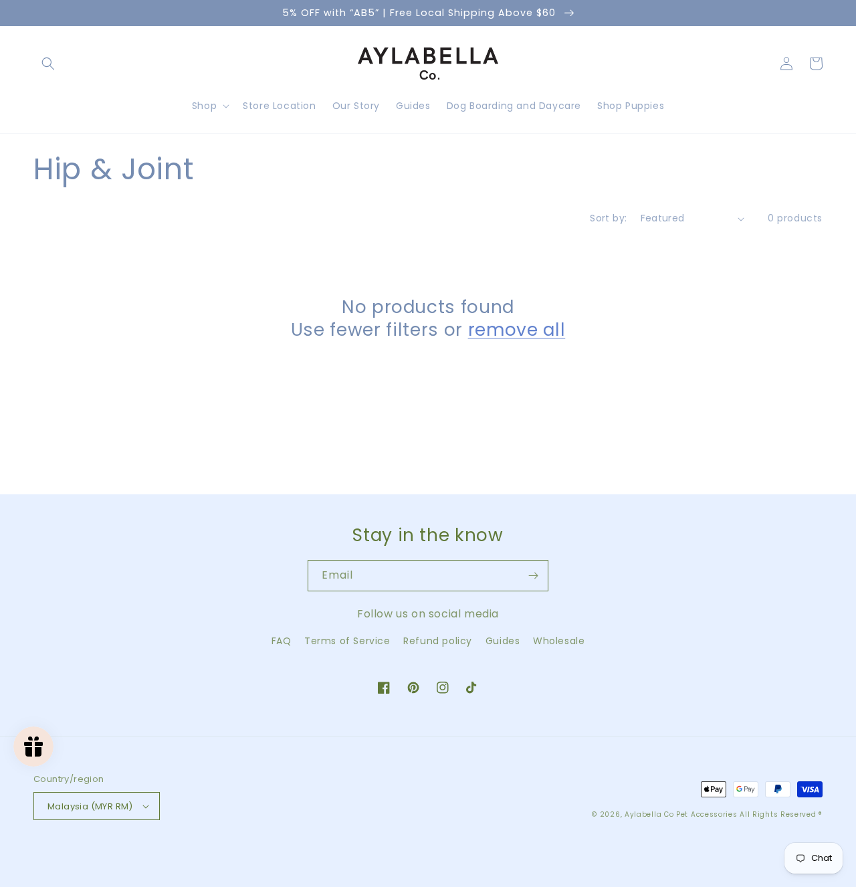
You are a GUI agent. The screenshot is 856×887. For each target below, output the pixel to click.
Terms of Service (347, 641)
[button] (48, 63)
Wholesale (558, 641)
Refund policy (437, 641)
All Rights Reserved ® (781, 814)
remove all (517, 329)
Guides (503, 641)
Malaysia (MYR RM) (90, 806)
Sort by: (608, 218)
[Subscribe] (533, 575)
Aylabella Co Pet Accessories (681, 814)
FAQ (282, 641)
